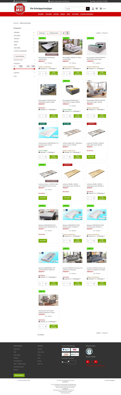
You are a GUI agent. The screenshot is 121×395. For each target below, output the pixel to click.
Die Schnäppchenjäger (41, 8)
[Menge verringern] (40, 73)
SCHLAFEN (17, 35)
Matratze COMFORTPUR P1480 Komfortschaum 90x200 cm (95, 226)
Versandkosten (18, 361)
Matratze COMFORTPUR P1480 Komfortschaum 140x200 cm (71, 226)
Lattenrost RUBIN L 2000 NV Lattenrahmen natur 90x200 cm (95, 185)
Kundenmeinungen (19, 367)
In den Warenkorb (53, 73)
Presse (39, 361)
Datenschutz (17, 355)
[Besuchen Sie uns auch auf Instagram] (91, 361)
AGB (15, 352)
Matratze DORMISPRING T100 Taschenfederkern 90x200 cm (47, 269)
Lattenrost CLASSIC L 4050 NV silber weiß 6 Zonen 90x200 (95, 144)
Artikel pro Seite (54, 33)
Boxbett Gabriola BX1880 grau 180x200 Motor (47, 58)
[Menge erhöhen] (45, 73)
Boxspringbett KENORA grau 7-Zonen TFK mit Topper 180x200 (71, 101)
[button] (93, 9)
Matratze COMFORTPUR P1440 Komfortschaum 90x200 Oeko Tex (48, 226)
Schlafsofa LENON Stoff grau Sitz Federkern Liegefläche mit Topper (96, 269)
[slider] (14, 68)
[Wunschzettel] (97, 9)
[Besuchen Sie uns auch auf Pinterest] (95, 361)
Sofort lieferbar (20, 56)
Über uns (40, 364)
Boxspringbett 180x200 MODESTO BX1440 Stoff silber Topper (96, 58)
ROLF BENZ (17, 48)
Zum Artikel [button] (91, 156)
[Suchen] (88, 8)
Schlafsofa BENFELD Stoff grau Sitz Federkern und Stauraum (72, 269)
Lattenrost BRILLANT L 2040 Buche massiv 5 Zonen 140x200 (72, 144)
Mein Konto (41, 352)
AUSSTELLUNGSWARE (20, 51)
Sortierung (42, 33)
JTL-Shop (112, 380)
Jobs (39, 358)
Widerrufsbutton (19, 375)
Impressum (17, 349)
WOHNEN (16, 32)
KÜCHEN (16, 38)
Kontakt (40, 349)
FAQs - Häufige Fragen (20, 364)
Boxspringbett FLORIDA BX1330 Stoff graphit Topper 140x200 (47, 101)
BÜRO (15, 45)
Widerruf (16, 358)
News (39, 355)
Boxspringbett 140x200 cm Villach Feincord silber (72, 58)
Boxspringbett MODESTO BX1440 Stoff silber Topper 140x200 (96, 101)
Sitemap (16, 370)
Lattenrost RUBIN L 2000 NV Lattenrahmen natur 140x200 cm (71, 185)
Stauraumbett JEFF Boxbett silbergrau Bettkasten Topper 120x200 (46, 312)
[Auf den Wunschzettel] (56, 39)
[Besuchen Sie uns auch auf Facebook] (87, 361)
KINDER (16, 41)
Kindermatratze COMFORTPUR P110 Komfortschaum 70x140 (48, 144)
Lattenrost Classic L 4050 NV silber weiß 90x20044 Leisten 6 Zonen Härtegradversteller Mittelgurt (48, 185)
